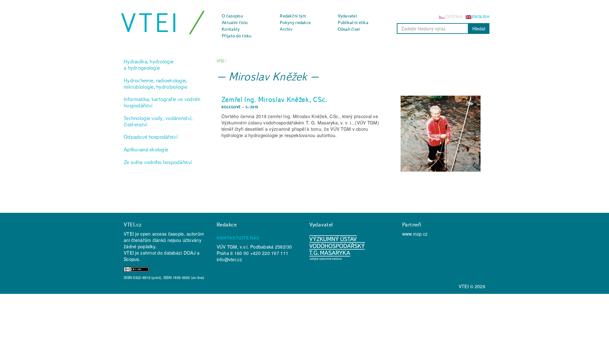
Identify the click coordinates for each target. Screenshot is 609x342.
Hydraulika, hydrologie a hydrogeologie (149, 64)
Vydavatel (347, 16)
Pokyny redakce (295, 22)
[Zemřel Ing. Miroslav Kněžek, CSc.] (441, 134)
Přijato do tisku (236, 36)
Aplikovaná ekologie (146, 149)
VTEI (150, 22)
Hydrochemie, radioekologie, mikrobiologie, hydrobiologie (155, 83)
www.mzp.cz (415, 234)
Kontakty (231, 29)
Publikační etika (353, 22)
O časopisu (232, 16)
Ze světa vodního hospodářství (158, 162)
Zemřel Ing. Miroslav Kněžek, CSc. (274, 99)
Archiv (286, 29)
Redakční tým (293, 16)
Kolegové (231, 107)
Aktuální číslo (235, 22)
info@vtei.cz (229, 259)
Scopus (131, 259)
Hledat (478, 28)
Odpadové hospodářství (150, 137)
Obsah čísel (349, 29)
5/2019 (252, 107)
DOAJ (190, 253)
